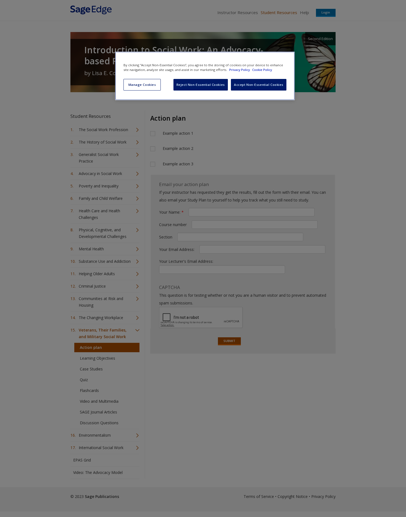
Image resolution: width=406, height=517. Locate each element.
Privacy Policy (240, 70)
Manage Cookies (142, 85)
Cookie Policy (262, 70)
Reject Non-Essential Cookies (200, 85)
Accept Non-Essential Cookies (258, 85)
